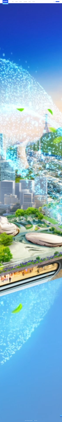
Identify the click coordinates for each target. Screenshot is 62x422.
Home (13, 1)
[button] (25, 420)
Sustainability (25, 1)
